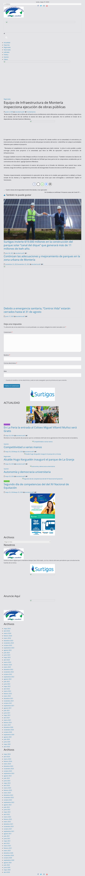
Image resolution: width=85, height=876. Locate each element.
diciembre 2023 (8, 641)
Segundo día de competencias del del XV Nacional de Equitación (36, 486)
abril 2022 (7, 689)
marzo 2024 (7, 633)
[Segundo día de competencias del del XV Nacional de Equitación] (42, 479)
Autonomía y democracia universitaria (27, 472)
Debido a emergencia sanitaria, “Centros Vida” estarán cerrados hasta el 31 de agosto (37, 310)
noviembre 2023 (9, 643)
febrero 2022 (8, 694)
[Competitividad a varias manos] (42, 442)
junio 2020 (7, 742)
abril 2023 (7, 660)
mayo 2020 (7, 744)
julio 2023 (7, 653)
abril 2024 (7, 631)
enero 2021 (7, 725)
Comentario (8, 332)
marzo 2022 (7, 691)
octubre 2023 (8, 645)
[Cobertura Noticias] (4, 33)
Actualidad (7, 43)
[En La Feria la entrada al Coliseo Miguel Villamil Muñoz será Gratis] (42, 407)
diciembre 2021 (8, 698)
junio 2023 (7, 655)
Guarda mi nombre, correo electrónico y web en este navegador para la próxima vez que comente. (36, 380)
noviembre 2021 (9, 701)
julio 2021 (7, 710)
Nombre (7, 355)
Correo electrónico (10, 363)
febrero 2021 (8, 722)
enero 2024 (7, 638)
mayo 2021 (7, 715)
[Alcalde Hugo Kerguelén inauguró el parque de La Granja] (42, 454)
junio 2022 (7, 684)
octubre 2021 (8, 703)
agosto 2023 (7, 650)
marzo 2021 (7, 720)
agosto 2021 (7, 708)
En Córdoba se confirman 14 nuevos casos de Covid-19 (63, 192)
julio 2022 (7, 681)
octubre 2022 (8, 674)
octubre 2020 (8, 732)
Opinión (6, 57)
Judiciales (6, 52)
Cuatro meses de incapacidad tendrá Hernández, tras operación (25, 190)
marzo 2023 (7, 662)
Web (5, 371)
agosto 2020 (7, 737)
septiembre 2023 (9, 648)
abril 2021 (7, 718)
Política (6, 55)
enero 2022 (7, 696)
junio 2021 (7, 713)
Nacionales (7, 50)
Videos (6, 59)
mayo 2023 (7, 657)
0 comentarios (31, 112)
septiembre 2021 (9, 706)
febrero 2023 (8, 665)
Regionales (7, 47)
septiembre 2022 (9, 677)
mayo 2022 (7, 686)
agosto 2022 (7, 679)
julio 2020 (7, 739)
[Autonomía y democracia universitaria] (42, 466)
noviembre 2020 (9, 730)
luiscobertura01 (20, 112)
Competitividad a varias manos (23, 447)
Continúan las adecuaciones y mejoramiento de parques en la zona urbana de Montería (42, 257)
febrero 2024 (8, 636)
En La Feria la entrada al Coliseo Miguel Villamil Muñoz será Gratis (40, 429)
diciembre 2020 (8, 727)
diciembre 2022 (8, 669)
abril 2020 (7, 747)
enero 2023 (7, 667)
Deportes (7, 45)
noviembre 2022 (9, 672)
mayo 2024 (7, 628)
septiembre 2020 (9, 735)
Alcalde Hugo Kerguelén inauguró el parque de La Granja (39, 459)
